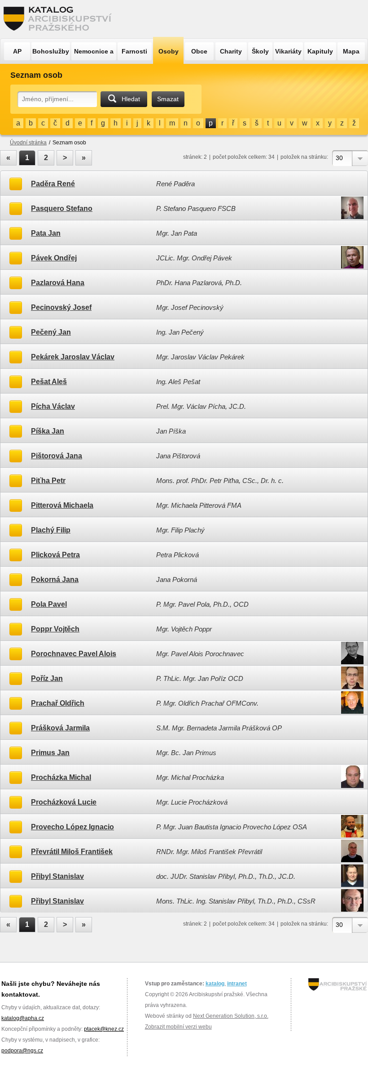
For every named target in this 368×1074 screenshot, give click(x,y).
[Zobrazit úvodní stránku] (60, 19)
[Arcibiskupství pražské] (337, 984)
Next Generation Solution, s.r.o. (230, 1016)
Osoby (168, 51)
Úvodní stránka (28, 142)
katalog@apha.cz (22, 1018)
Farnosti (134, 51)
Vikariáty (288, 51)
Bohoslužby (50, 51)
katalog (215, 983)
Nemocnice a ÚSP (94, 54)
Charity (231, 51)
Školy (260, 51)
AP (17, 51)
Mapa (351, 51)
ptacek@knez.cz (104, 1029)
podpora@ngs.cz (22, 1050)
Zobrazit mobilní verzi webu (178, 1027)
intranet (237, 983)
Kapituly (320, 51)
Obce (199, 51)
